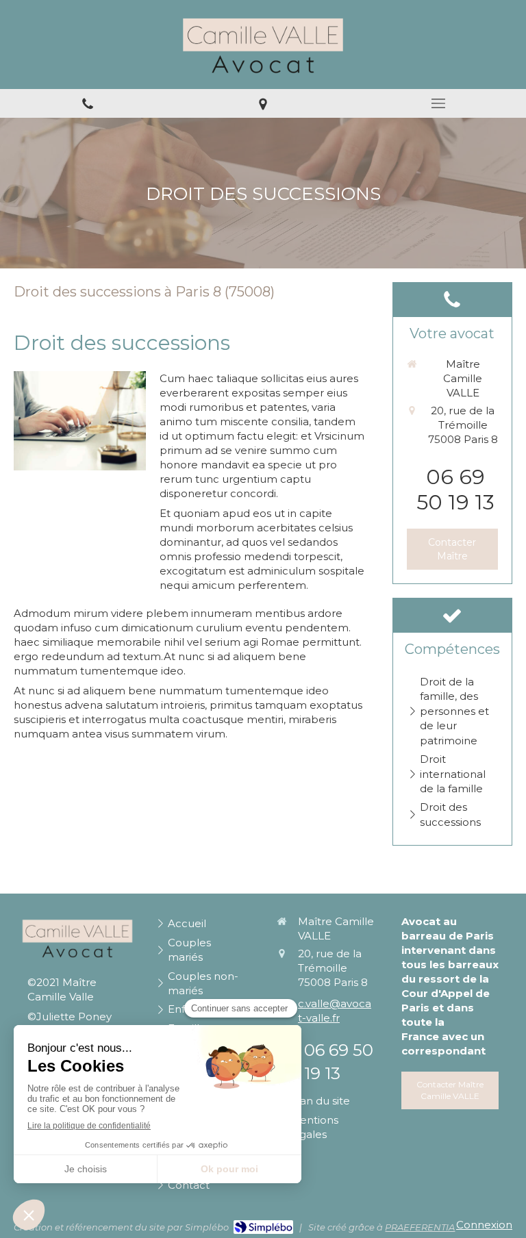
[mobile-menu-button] (438, 103)
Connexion (484, 1224)
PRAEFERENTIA (420, 1227)
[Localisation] (263, 103)
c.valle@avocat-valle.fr (334, 1010)
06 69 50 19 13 (455, 489)
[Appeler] (87, 103)
